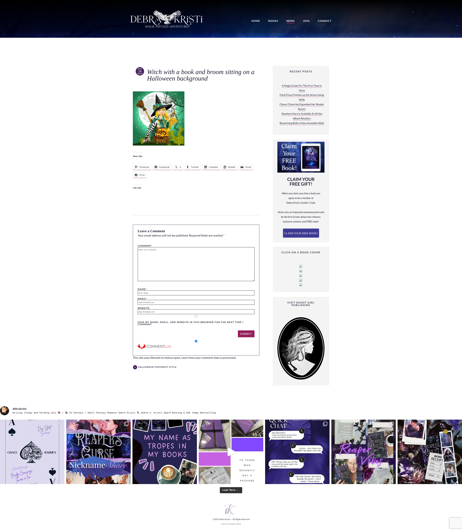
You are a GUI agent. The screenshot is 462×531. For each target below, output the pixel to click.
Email (142, 298)
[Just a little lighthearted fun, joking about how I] (231, 452)
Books (273, 21)
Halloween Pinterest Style (157, 367)
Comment (145, 245)
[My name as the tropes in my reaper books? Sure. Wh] (164, 452)
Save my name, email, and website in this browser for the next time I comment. (191, 323)
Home (255, 21)
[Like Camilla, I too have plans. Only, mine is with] (297, 452)
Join (306, 21)
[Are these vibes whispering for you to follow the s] (363, 452)
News (290, 21)
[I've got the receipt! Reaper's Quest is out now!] (430, 452)
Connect (325, 21)
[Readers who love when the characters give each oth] (98, 452)
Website (144, 308)
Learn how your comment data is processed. (208, 357)
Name (142, 289)
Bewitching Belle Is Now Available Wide (302, 123)
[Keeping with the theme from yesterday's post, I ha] (32, 452)
